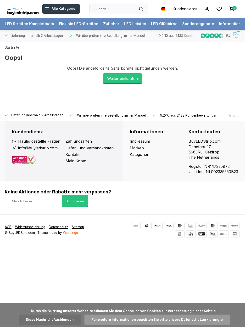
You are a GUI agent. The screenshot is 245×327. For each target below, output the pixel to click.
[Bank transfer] (136, 225)
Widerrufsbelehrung (30, 227)
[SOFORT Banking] (202, 225)
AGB (8, 227)
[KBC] (191, 233)
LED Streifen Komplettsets (29, 23)
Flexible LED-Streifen (78, 23)
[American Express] (180, 233)
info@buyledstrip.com (38, 148)
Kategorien (139, 154)
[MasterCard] (213, 225)
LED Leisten (135, 23)
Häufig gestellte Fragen (39, 141)
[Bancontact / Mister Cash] (191, 225)
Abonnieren (75, 201)
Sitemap (78, 227)
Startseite (12, 47)
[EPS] (213, 233)
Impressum (140, 141)
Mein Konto (76, 160)
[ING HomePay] (224, 233)
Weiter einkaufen (122, 78)
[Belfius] (235, 225)
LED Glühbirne (164, 23)
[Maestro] (180, 225)
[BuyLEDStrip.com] (23, 9)
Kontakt (72, 154)
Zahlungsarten (79, 141)
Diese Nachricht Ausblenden (50, 319)
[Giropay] (202, 233)
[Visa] (169, 225)
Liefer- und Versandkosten (90, 148)
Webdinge (70, 233)
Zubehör (111, 23)
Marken (137, 148)
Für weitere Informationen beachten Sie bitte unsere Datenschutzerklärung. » (157, 319)
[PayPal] (158, 225)
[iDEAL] (147, 225)
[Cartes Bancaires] (235, 233)
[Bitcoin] (224, 225)
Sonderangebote (198, 23)
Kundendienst (185, 8)
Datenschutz (58, 227)
